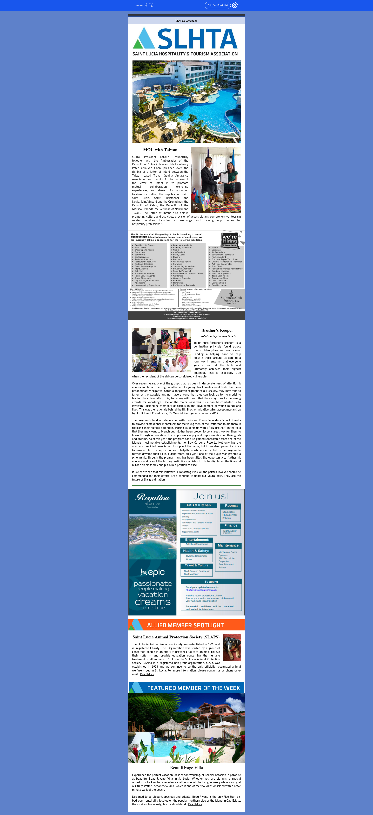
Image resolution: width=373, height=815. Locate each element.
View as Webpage (186, 20)
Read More (147, 674)
